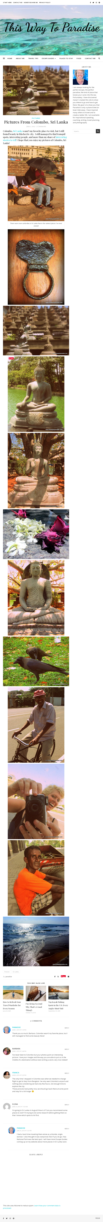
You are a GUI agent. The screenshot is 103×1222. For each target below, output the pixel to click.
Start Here (7, 2)
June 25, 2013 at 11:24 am (20, 1107)
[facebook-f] (90, 2)
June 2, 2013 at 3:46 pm (19, 1051)
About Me (20, 58)
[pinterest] (99, 2)
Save (64, 976)
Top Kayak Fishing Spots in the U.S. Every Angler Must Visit (58, 1005)
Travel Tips (33, 58)
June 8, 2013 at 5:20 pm (19, 1075)
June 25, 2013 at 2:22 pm (24, 1131)
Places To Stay (66, 58)
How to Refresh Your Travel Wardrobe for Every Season (12, 1005)
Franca (15, 1072)
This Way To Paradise (51, 27)
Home (9, 58)
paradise (8, 977)
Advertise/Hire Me (31, 2)
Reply (67, 1028)
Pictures (36, 118)
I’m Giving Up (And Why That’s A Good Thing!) (34, 1007)
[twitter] (93, 2)
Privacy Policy (44, 2)
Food (79, 58)
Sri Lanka (17, 131)
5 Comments (41, 126)
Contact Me (17, 2)
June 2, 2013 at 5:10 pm (19, 1030)
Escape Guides (48, 58)
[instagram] (96, 2)
